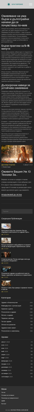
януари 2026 (17, 364)
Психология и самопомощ (17, 331)
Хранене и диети (17, 309)
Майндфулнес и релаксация (17, 306)
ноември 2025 (17, 370)
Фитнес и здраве (17, 315)
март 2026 (17, 358)
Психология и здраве (17, 312)
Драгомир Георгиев (8, 165)
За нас (3, 392)
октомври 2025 (17, 373)
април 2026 (17, 355)
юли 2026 (17, 345)
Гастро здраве (17, 321)
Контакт (3, 404)
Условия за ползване (7, 395)
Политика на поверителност (10, 398)
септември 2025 (17, 377)
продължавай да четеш (11, 195)
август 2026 (17, 342)
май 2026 (17, 351)
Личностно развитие (17, 325)
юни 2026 (17, 348)
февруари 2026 (17, 361)
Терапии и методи (17, 318)
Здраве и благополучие (17, 302)
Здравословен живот (17, 328)
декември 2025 (17, 367)
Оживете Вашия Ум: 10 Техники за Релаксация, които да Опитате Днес (16, 173)
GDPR (3, 401)
